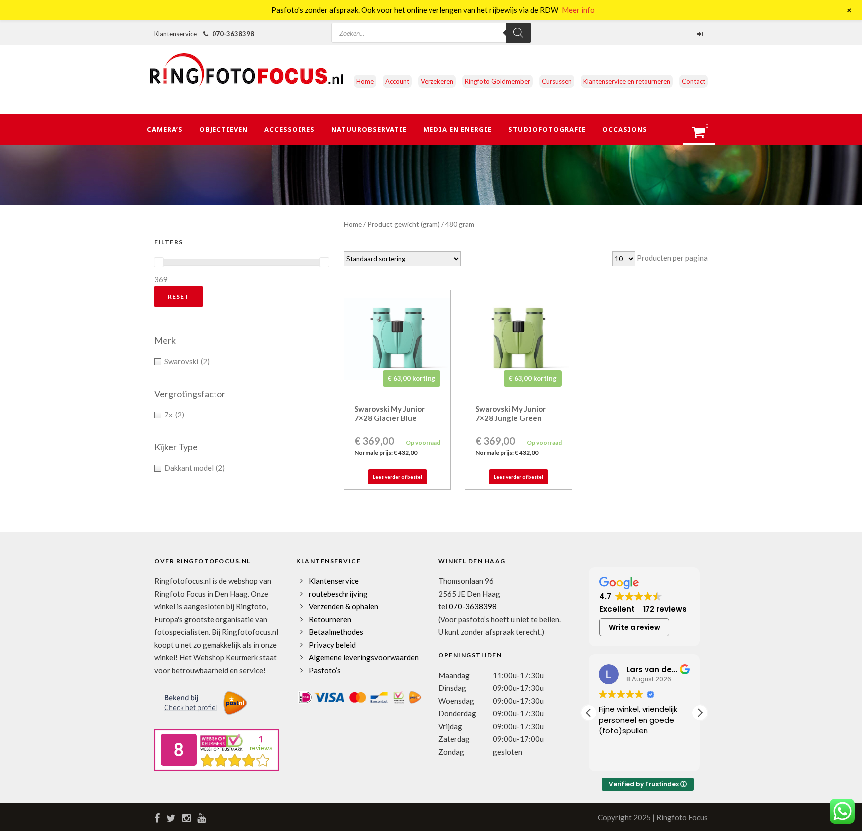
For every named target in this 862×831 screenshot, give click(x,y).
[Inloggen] (701, 34)
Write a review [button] (634, 627)
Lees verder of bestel (397, 477)
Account (397, 81)
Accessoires (289, 129)
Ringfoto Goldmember (497, 81)
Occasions (624, 129)
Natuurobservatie (369, 129)
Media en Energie (457, 129)
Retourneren (330, 619)
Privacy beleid (332, 644)
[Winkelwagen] (703, 135)
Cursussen (557, 81)
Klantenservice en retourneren (626, 81)
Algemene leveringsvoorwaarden (364, 657)
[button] (699, 712)
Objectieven (223, 129)
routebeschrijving (338, 593)
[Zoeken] (518, 33)
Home (365, 81)
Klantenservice (334, 580)
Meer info (578, 9)
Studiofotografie (547, 129)
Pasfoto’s (325, 670)
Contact (693, 81)
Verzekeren (437, 81)
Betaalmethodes (336, 631)
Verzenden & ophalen (343, 606)
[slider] (159, 262)
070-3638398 (233, 34)
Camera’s (165, 129)
